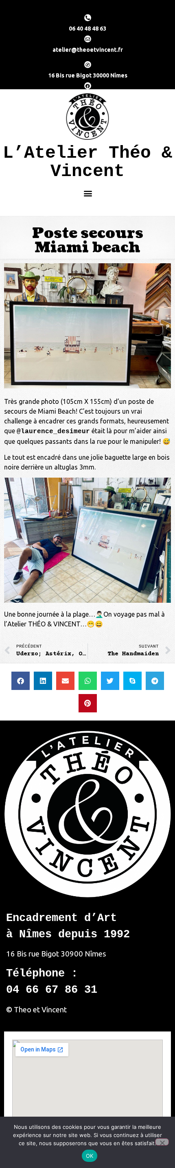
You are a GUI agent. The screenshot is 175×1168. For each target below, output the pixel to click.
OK (90, 1156)
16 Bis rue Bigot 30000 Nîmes (87, 75)
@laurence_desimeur (53, 431)
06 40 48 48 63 (87, 28)
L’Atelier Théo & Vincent (87, 162)
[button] (87, 193)
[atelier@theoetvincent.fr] (87, 38)
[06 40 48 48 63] (87, 17)
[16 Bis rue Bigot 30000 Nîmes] (87, 64)
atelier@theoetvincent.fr (87, 49)
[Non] (162, 1142)
